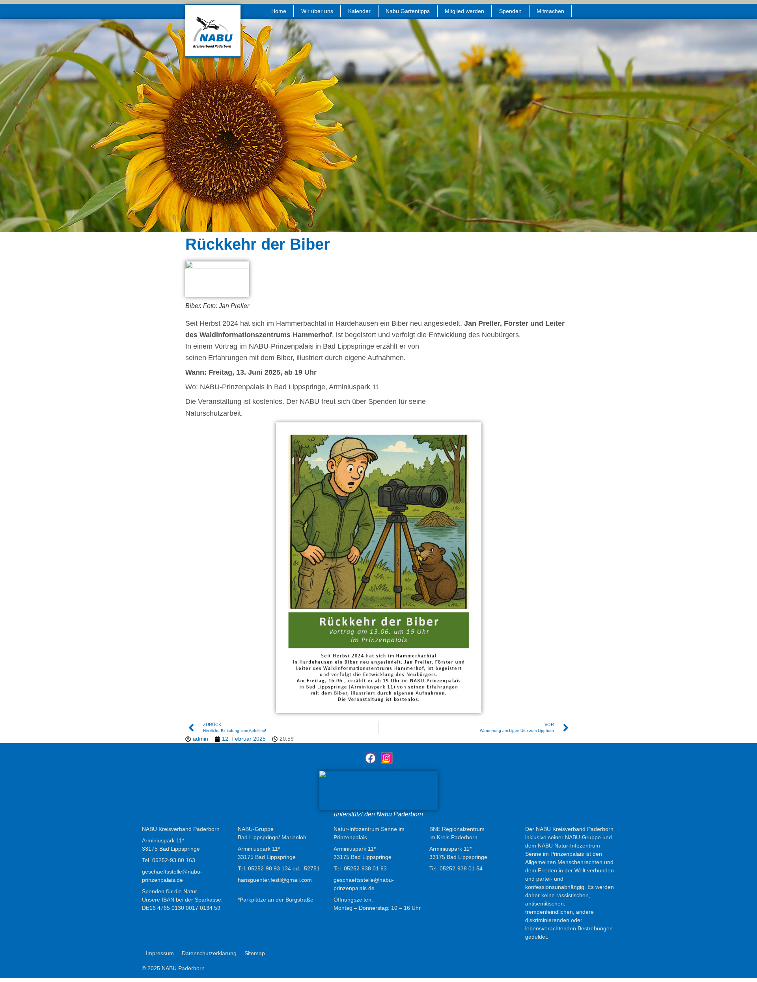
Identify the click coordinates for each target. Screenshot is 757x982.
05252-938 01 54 (461, 868)
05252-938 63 (365, 868)
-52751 (311, 868)
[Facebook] (371, 758)
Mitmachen (550, 11)
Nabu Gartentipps (408, 11)
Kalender (359, 11)
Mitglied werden (464, 11)
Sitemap (254, 953)
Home (278, 11)
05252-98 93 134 (269, 868)
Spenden (510, 11)
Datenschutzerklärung (209, 953)
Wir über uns (317, 11)
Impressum (160, 953)
